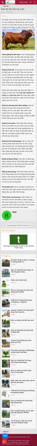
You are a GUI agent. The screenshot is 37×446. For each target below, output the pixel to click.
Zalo (5, 436)
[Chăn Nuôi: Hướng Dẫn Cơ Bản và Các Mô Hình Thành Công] (18, 240)
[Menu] (2, 2)
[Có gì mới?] (31, 2)
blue (4, 12)
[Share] (34, 16)
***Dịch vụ (6, 256)
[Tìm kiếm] (35, 2)
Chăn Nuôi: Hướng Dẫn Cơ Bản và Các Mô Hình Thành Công (18, 247)
